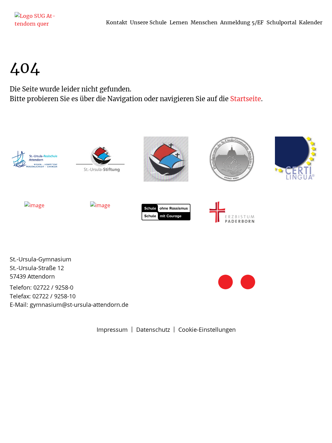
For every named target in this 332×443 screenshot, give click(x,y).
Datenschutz (153, 329)
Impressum (112, 329)
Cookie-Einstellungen (207, 329)
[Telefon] (225, 282)
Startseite (245, 99)
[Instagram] (248, 282)
